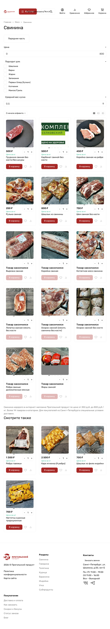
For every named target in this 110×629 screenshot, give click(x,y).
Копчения (13, 86)
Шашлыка (13, 66)
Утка (41, 585)
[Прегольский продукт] (9, 11)
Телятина (44, 568)
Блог (6, 617)
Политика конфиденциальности (15, 573)
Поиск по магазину (35, 11)
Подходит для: (12, 61)
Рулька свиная (13, 214)
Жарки (12, 74)
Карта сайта (10, 578)
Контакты (44, 3)
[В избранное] (25, 166)
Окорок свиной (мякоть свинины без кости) (53, 329)
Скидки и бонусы (13, 609)
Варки (11, 70)
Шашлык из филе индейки (90, 463)
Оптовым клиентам (61, 3)
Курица (43, 572)
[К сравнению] (31, 166)
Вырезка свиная (14, 271)
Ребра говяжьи (14, 463)
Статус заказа (11, 613)
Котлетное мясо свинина (89, 271)
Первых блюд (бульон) (19, 82)
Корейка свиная (49, 271)
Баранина (44, 576)
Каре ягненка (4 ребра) (53, 463)
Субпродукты (46, 589)
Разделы (44, 555)
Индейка (43, 581)
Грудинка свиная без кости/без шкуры (17, 158)
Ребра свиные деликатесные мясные (18, 388)
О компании (10, 3)
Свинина (43, 559)
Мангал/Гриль (15, 90)
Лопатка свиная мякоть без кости (18, 329)
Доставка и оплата (27, 3)
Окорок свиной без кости (89, 327)
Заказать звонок (92, 560)
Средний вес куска (15, 97)
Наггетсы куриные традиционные (15, 519)
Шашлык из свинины (52, 214)
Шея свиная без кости (88, 214)
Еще (91, 3)
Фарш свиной (48, 387)
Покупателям (11, 596)
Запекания (14, 78)
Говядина (44, 564)
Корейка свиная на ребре (89, 157)
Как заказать (80, 3)
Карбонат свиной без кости (52, 158)
